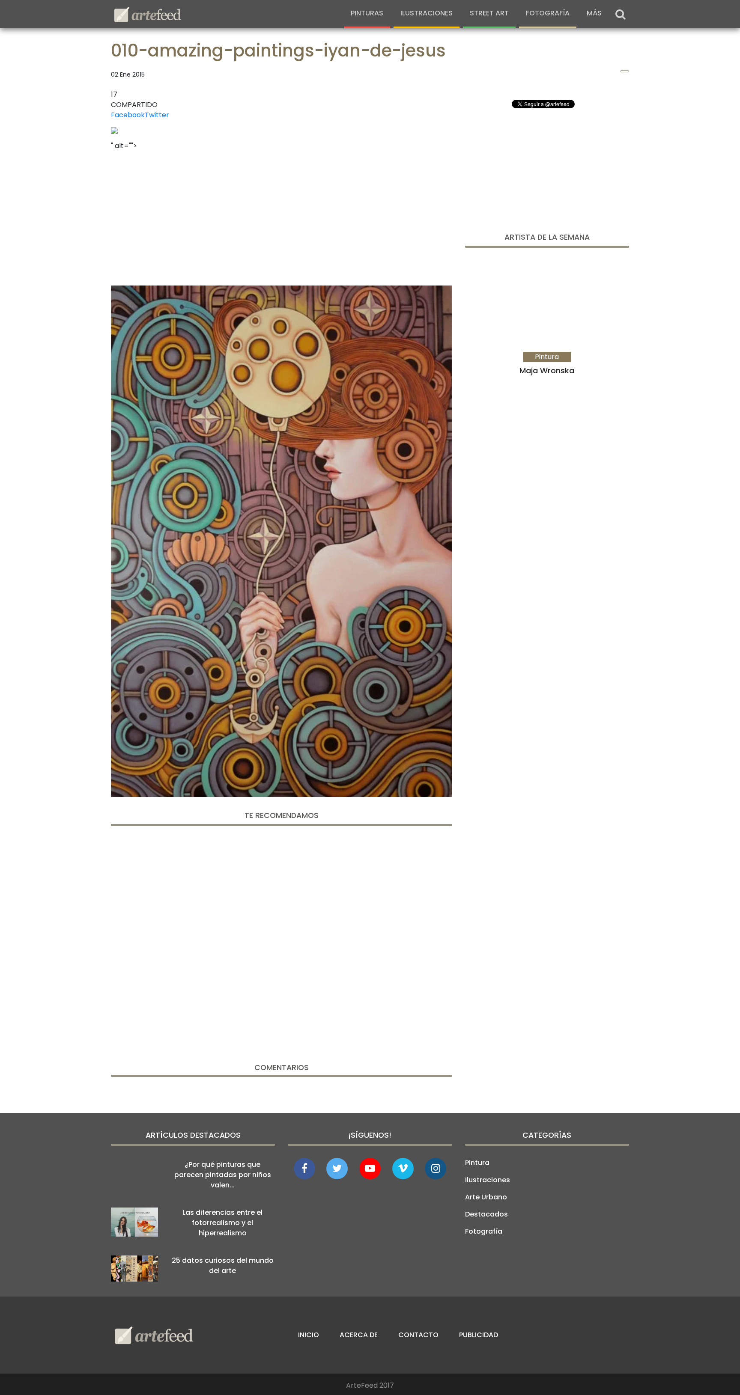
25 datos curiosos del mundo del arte (223, 1265)
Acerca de (359, 1335)
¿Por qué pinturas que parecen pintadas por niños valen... (222, 1175)
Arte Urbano (486, 1197)
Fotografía (548, 13)
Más (594, 13)
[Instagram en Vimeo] (435, 1168)
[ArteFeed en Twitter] (337, 1168)
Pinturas (367, 13)
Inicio (308, 1335)
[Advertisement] (281, 215)
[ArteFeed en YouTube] (370, 1168)
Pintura (477, 1163)
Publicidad (478, 1335)
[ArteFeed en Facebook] (304, 1168)
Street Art (489, 13)
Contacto (418, 1335)
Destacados (486, 1214)
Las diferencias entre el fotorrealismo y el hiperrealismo (222, 1223)
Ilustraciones (426, 13)
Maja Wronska (546, 370)
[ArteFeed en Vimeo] (403, 1168)
